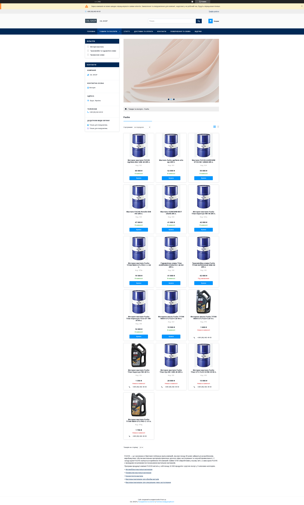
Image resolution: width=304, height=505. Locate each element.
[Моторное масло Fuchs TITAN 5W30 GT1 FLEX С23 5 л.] (203, 302)
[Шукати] (199, 21)
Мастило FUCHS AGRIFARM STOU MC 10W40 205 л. (203, 161)
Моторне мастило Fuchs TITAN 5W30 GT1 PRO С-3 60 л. (139, 265)
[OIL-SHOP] (91, 25)
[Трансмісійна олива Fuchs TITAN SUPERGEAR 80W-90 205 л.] (203, 248)
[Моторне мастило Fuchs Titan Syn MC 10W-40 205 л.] (171, 355)
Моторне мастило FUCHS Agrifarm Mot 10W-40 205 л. (138, 161)
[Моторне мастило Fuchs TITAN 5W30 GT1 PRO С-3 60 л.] (139, 248)
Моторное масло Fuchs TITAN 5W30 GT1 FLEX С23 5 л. (203, 318)
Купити (138, 178)
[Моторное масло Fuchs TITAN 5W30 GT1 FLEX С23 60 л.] (171, 302)
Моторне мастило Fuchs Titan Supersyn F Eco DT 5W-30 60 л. (138, 318)
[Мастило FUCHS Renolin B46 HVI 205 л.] (139, 197)
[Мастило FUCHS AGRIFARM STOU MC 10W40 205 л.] (203, 145)
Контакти (161, 31)
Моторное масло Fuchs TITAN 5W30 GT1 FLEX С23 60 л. (171, 318)
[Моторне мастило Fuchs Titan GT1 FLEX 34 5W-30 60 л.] (203, 355)
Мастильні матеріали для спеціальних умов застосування (148, 482)
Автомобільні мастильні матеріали (139, 469)
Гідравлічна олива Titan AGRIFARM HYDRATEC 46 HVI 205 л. (171, 265)
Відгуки (198, 31)
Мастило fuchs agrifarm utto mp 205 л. (171, 161)
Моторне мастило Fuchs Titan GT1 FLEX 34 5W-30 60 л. (203, 371)
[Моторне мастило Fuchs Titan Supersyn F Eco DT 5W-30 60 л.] (139, 302)
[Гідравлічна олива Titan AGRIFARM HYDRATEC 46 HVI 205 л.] (171, 248)
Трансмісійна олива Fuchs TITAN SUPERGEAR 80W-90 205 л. (203, 265)
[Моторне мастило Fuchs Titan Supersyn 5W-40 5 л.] (139, 355)
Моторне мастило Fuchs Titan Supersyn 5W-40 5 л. (139, 371)
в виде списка (218, 127)
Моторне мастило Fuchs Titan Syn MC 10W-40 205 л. (171, 371)
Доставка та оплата (143, 31)
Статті (127, 31)
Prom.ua (163, 499)
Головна (91, 31)
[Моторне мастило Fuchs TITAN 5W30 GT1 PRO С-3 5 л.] (139, 404)
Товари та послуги (108, 31)
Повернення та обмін (180, 31)
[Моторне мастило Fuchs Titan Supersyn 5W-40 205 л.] (203, 197)
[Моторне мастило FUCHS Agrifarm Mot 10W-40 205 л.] (139, 145)
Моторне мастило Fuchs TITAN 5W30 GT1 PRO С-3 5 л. (138, 420)
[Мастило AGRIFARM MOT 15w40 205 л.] (171, 197)
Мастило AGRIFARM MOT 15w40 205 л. (171, 213)
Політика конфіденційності (165, 502)
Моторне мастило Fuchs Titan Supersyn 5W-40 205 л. (204, 213)
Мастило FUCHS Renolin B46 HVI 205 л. (138, 213)
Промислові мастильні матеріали (138, 473)
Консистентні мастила (134, 476)
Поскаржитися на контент (146, 502)
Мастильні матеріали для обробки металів (142, 479)
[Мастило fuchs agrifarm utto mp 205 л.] (171, 145)
